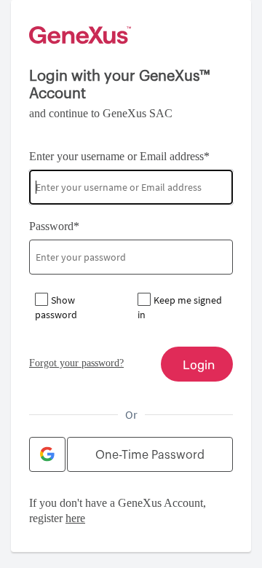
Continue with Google (47, 454)
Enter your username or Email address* (119, 156)
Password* (54, 226)
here (75, 518)
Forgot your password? (76, 363)
